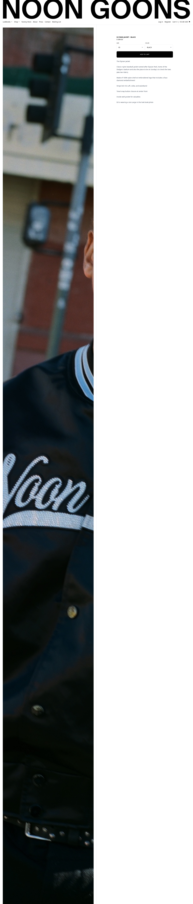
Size (118, 43)
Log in (160, 22)
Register (168, 22)
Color (147, 43)
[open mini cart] (189, 22)
